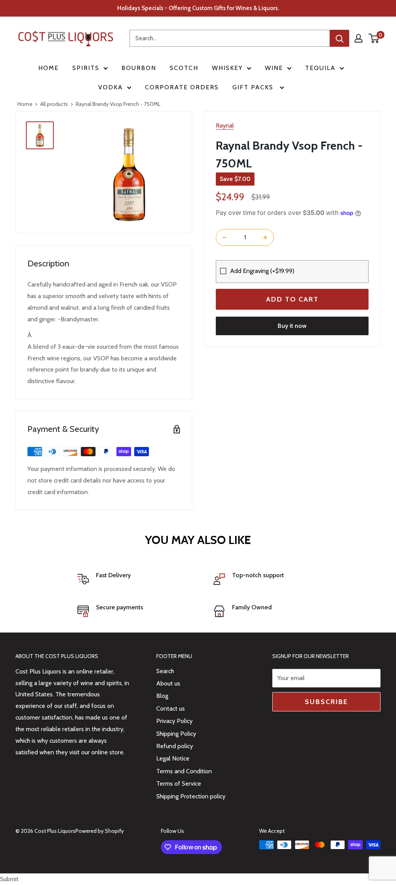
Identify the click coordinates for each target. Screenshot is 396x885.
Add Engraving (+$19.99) (262, 271)
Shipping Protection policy (190, 796)
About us (168, 683)
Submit (9, 879)
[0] (374, 38)
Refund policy (174, 746)
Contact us (170, 708)
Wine (274, 68)
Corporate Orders (182, 87)
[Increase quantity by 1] (265, 237)
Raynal (225, 125)
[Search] (339, 38)
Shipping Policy (176, 733)
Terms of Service (178, 783)
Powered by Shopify (99, 830)
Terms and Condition (184, 771)
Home (48, 68)
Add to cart (292, 299)
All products (54, 104)
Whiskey (227, 68)
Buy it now (292, 325)
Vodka (110, 87)
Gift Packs (254, 87)
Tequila (320, 68)
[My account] (358, 38)
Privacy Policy (174, 721)
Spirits (85, 68)
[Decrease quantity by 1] (224, 237)
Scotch (184, 68)
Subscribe (326, 701)
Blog (162, 695)
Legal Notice (172, 758)
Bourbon (138, 68)
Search (165, 671)
